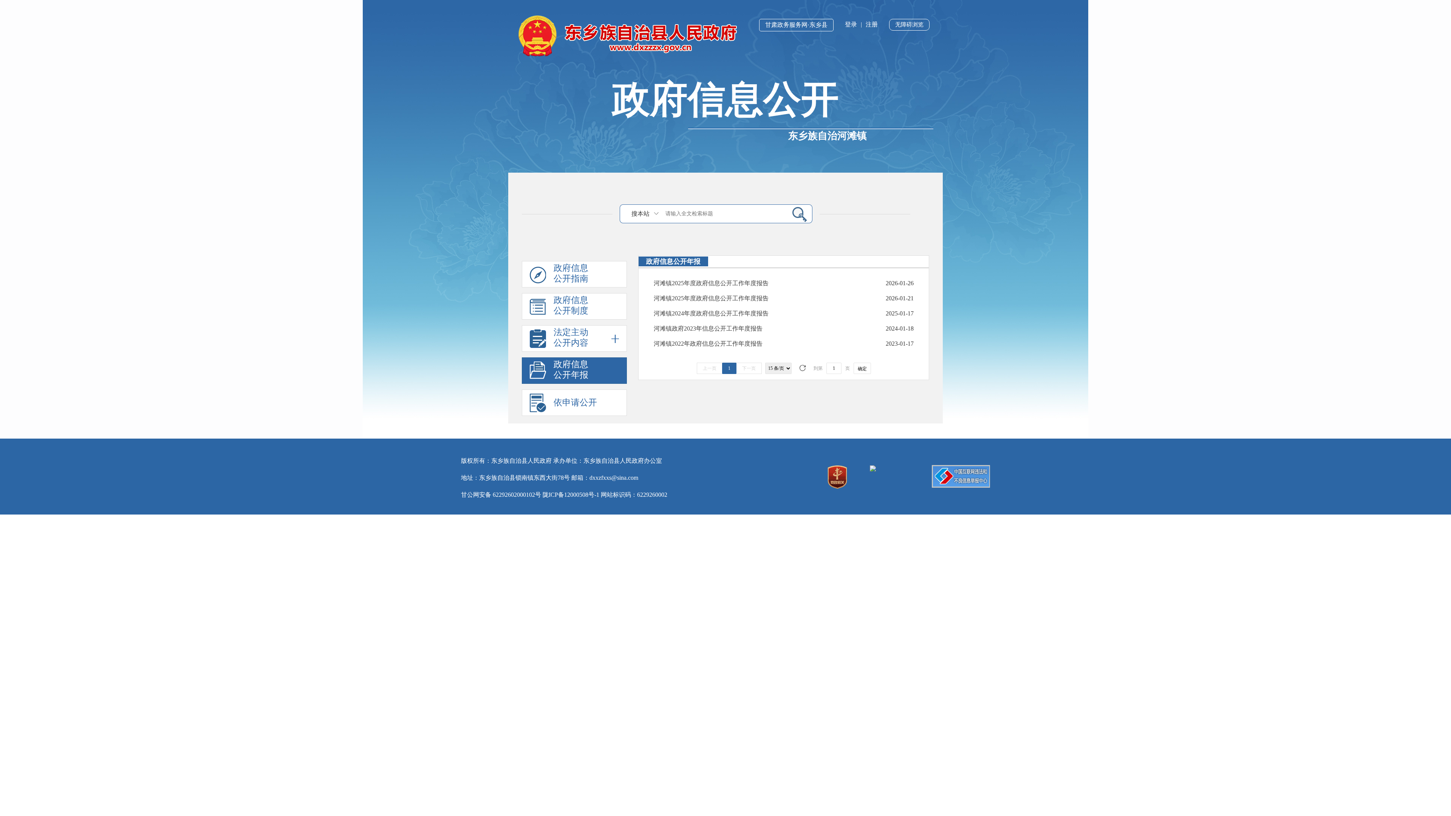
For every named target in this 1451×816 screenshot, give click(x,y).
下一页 (749, 368)
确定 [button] (862, 368)
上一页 (709, 368)
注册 (872, 24)
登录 (851, 24)
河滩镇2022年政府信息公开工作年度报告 (708, 343)
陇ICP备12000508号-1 (571, 494)
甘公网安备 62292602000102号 (501, 494)
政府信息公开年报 (571, 370)
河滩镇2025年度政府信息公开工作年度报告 (711, 283)
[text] (724, 214)
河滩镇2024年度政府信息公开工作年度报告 (711, 313)
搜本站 (640, 213)
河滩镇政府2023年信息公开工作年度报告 (708, 328)
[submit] (796, 214)
